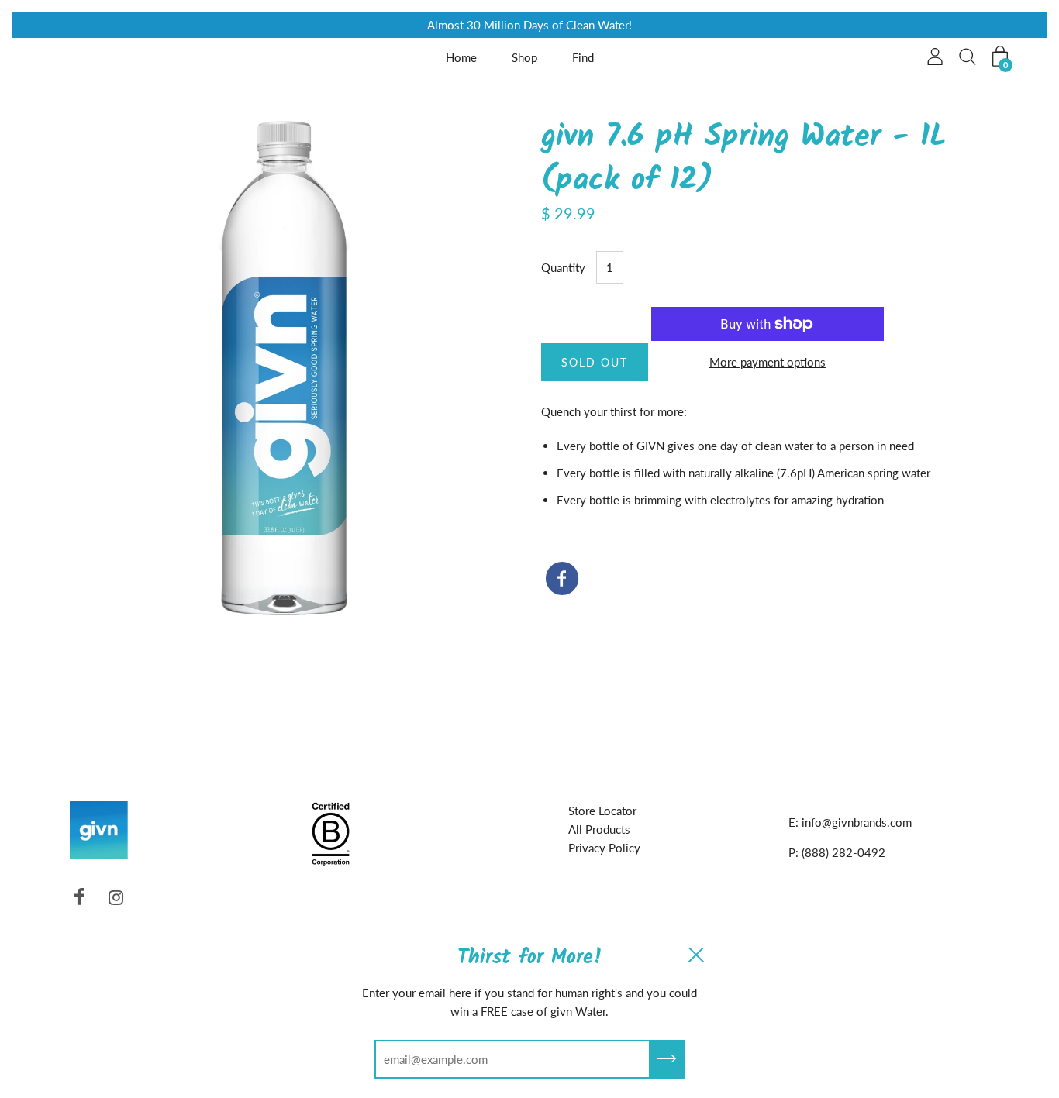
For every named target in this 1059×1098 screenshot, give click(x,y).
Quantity (563, 267)
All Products (599, 829)
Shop (524, 57)
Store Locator (602, 810)
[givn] (562, 579)
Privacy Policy (604, 848)
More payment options (767, 362)
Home (461, 57)
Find (583, 57)
